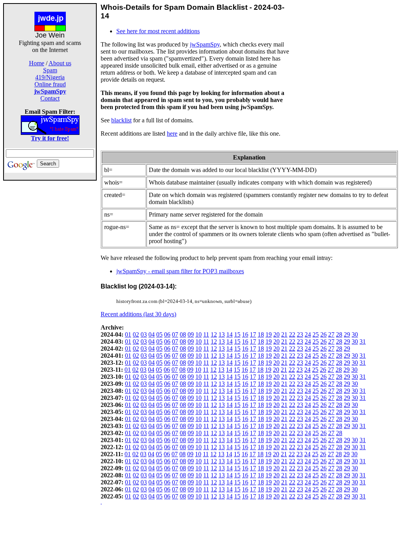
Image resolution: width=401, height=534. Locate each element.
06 (167, 334)
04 (151, 334)
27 (331, 334)
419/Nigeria (50, 77)
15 (237, 334)
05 (159, 334)
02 (136, 334)
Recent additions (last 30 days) (138, 314)
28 (339, 334)
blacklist (121, 120)
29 (347, 334)
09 (191, 334)
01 (128, 334)
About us (60, 63)
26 (323, 334)
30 (355, 334)
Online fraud (50, 84)
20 (276, 334)
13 (222, 334)
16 (245, 334)
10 (198, 334)
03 (144, 334)
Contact (50, 98)
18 (261, 334)
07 (175, 334)
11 (206, 334)
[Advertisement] (50, 298)
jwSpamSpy (205, 44)
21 (284, 334)
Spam (50, 70)
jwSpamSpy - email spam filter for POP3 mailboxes (180, 271)
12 (214, 334)
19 (269, 334)
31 (362, 341)
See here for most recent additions (158, 31)
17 (253, 334)
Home (36, 63)
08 (183, 334)
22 (292, 334)
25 (315, 334)
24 (308, 334)
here (172, 133)
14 (229, 334)
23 (300, 334)
